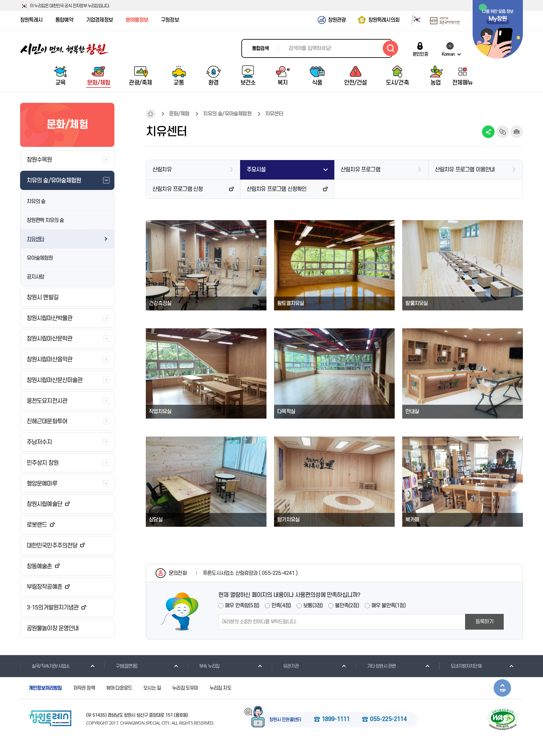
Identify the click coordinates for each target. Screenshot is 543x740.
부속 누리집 (209, 666)
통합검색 (260, 48)
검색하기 (390, 48)
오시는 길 (152, 688)
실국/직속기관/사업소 (50, 666)
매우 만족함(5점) (242, 606)
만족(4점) (281, 606)
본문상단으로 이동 (502, 688)
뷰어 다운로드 (119, 688)
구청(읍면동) (126, 666)
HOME (150, 114)
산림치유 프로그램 (360, 170)
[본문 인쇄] (516, 131)
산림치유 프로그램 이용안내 (465, 170)
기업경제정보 (99, 20)
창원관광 (337, 20)
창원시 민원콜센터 (285, 720)
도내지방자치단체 (466, 666)
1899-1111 (336, 719)
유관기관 (291, 666)
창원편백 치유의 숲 (45, 220)
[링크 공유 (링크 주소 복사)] (502, 131)
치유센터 (35, 239)
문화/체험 (179, 114)
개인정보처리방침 (45, 688)
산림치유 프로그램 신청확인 (277, 189)
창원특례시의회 (383, 20)
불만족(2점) (347, 606)
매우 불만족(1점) (388, 606)
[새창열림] (414, 20)
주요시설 (256, 170)
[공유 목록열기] (488, 131)
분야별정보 (137, 20)
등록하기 (484, 622)
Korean (448, 54)
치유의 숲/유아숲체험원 (227, 114)
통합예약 (64, 20)
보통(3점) (313, 606)
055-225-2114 (388, 719)
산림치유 (162, 170)
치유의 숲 (36, 201)
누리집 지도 (220, 688)
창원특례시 (31, 20)
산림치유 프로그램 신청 (177, 189)
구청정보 (170, 20)
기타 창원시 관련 (381, 666)
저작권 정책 (84, 688)
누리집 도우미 (185, 688)
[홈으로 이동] (64, 49)
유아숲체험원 (40, 258)
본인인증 (420, 54)
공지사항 (35, 277)
